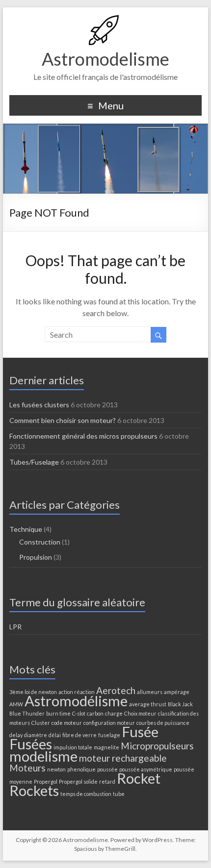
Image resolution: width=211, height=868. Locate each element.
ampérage (176, 692)
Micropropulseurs (157, 745)
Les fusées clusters (39, 404)
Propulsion (35, 557)
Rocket (138, 778)
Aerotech (115, 690)
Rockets (34, 790)
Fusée (140, 731)
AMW (16, 704)
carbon (95, 713)
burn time (58, 713)
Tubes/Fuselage (34, 462)
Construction (39, 542)
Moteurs (27, 767)
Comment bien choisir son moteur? (62, 420)
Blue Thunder (27, 713)
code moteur (67, 722)
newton (56, 769)
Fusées (30, 743)
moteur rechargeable (123, 758)
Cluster (40, 722)
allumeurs (149, 692)
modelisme (43, 756)
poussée (107, 769)
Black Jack (180, 704)
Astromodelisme (105, 59)
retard (107, 781)
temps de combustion (85, 794)
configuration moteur (109, 722)
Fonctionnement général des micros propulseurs (83, 436)
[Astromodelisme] (106, 19)
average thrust (147, 704)
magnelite (106, 747)
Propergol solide (78, 781)
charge (114, 713)
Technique (25, 529)
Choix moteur (140, 713)
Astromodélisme (76, 700)
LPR (15, 626)
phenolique (81, 769)
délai (55, 735)
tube (119, 794)
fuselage (109, 735)
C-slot (78, 713)
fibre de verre (79, 735)
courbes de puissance (162, 722)
